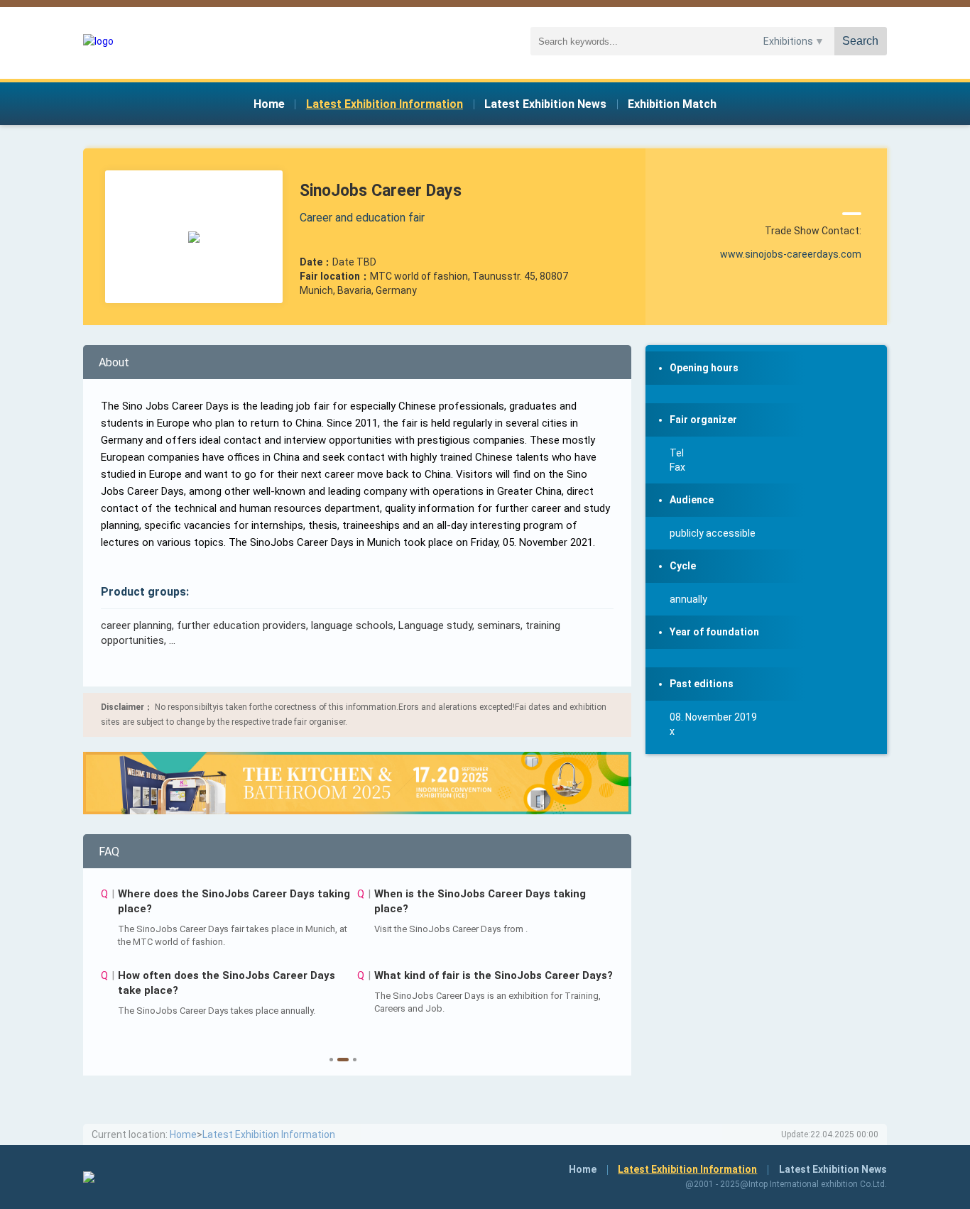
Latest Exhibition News (545, 104)
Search (860, 41)
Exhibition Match (672, 104)
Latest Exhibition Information (384, 104)
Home (269, 104)
